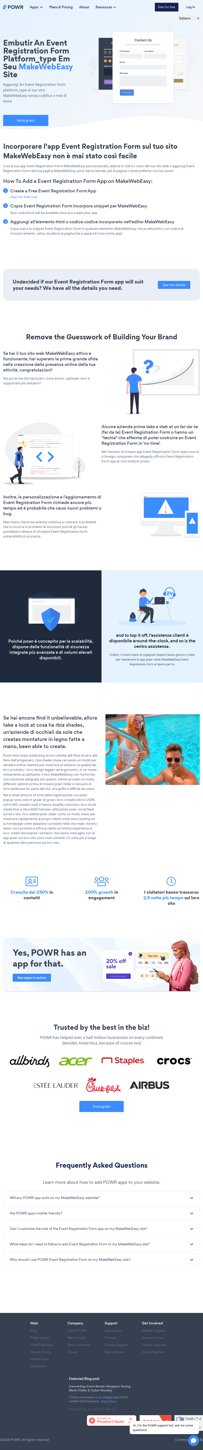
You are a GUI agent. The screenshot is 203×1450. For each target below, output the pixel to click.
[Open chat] (193, 1440)
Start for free (166, 7)
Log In (190, 7)
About (84, 7)
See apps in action (31, 977)
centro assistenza (151, 646)
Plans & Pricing (61, 7)
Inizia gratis (25, 120)
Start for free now (23, 197)
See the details (174, 285)
